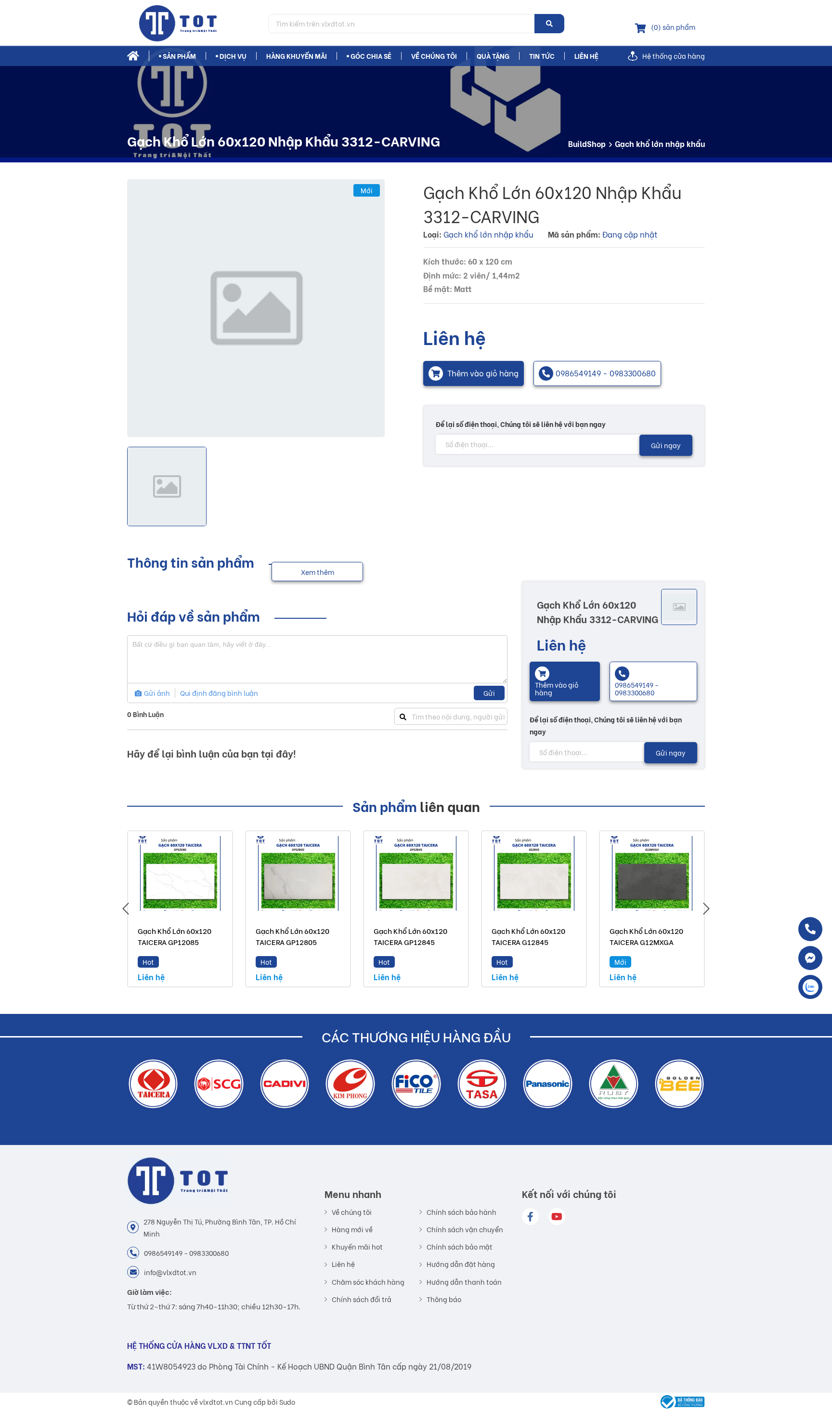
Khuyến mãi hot (357, 1247)
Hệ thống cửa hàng (673, 56)
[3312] (256, 308)
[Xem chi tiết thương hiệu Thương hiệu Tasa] (416, 1084)
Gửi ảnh (156, 693)
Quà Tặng (493, 56)
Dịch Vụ (233, 56)
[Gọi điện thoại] (810, 929)
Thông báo (444, 1299)
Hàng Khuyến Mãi (296, 56)
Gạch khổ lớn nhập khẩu (660, 143)
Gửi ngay (666, 445)
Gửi (489, 693)
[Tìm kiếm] (549, 23)
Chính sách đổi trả (361, 1299)
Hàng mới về (352, 1229)
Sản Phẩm (179, 56)
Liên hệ (586, 56)
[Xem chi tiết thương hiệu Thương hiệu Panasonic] (481, 1084)
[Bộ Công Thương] (680, 1402)
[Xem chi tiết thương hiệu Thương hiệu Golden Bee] (613, 1084)
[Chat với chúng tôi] (810, 958)
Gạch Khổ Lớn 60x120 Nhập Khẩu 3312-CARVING (597, 611)
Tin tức (542, 56)
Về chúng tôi (434, 56)
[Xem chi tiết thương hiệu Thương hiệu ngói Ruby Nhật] (547, 1084)
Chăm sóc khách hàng (368, 1282)
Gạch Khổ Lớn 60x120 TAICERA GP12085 (174, 936)
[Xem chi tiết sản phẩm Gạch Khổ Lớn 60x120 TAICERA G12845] (534, 873)
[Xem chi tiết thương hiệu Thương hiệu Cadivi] (219, 1084)
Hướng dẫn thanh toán (464, 1282)
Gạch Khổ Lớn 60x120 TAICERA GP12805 (292, 936)
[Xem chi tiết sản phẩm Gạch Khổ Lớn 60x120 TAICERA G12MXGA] (652, 873)
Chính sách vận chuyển (465, 1229)
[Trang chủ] (194, 23)
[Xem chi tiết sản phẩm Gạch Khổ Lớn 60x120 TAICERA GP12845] (416, 873)
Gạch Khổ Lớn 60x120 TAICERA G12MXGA (646, 936)
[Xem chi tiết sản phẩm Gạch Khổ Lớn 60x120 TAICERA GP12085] (180, 873)
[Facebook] (530, 1216)
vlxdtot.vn (216, 1402)
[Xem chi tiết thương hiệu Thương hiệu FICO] (350, 1084)
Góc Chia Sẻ (371, 56)
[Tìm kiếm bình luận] (402, 716)
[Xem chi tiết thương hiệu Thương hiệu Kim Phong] (284, 1084)
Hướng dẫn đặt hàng (461, 1264)
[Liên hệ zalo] (810, 987)
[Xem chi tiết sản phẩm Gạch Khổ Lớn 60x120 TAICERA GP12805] (298, 873)
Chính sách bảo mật (460, 1247)
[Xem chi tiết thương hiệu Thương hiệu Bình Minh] (679, 1084)
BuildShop (587, 143)
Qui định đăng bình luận (219, 693)
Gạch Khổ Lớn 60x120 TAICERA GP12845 (410, 936)
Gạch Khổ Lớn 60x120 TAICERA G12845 (528, 936)
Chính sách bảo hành (461, 1212)
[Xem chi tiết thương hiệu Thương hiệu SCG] (153, 1084)
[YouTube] (556, 1216)
